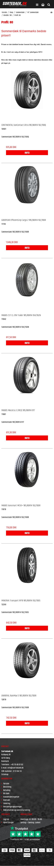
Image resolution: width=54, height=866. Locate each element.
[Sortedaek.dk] (15, 4)
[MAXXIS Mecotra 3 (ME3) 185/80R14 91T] (27, 381)
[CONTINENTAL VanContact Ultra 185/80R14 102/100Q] (27, 96)
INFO (27, 153)
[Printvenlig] (51, 12)
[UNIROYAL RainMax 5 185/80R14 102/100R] (27, 666)
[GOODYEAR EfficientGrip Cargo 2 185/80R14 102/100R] (27, 191)
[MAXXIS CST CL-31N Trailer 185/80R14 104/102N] (27, 286)
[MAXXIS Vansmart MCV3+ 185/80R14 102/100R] (27, 476)
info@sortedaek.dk (15, 768)
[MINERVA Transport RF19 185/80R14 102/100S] (27, 571)
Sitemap (4, 774)
